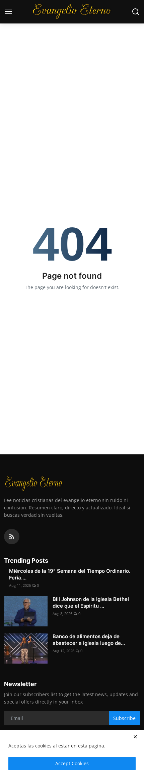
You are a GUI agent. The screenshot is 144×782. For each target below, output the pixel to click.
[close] (135, 736)
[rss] (11, 536)
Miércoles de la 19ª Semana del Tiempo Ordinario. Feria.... (69, 574)
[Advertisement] (72, 75)
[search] (135, 11)
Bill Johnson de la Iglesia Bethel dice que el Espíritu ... (91, 602)
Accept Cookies (72, 763)
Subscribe (124, 718)
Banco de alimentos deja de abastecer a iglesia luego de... (89, 639)
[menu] (8, 11)
